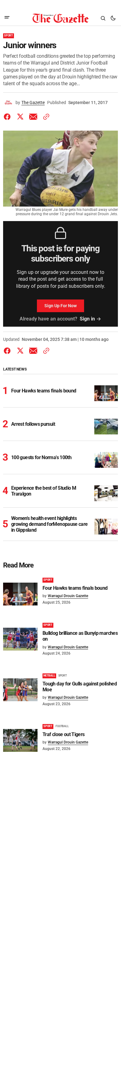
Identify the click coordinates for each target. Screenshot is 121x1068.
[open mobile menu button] (7, 18)
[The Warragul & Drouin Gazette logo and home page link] (60, 18)
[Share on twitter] (20, 117)
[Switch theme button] (113, 18)
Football (62, 726)
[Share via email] (33, 117)
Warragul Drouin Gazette (68, 596)
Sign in (87, 319)
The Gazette (33, 102)
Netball (49, 675)
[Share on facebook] (8, 117)
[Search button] (103, 18)
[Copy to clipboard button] (45, 117)
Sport (8, 35)
